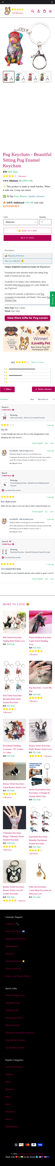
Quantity (42, 217)
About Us (9, 953)
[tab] (27, 250)
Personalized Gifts (14, 1018)
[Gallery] (27, 52)
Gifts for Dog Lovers (15, 995)
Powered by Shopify (36, 1154)
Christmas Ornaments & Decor (19, 1032)
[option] (14, 144)
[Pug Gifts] (27, 320)
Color (6, 217)
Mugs (8, 1096)
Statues (8, 1119)
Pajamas (9, 1074)
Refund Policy (12, 946)
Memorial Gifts (12, 1025)
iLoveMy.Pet (23, 1154)
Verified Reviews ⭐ (15, 961)
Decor (8, 1104)
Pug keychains (24, 285)
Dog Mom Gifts (12, 1003)
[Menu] (50, 11)
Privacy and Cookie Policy (17, 976)
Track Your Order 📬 (15, 931)
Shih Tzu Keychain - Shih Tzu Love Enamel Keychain (27, 418)
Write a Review (46, 390)
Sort (32, 399)
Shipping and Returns (15, 938)
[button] (14, 176)
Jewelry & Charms (14, 1067)
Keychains (10, 1111)
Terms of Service (13, 968)
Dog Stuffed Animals (15, 1040)
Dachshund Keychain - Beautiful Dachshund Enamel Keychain (30, 552)
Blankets (9, 1089)
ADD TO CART (27, 230)
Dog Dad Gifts (12, 1010)
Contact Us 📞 (12, 924)
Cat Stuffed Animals (14, 1047)
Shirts (8, 1081)
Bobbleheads (11, 1126)
